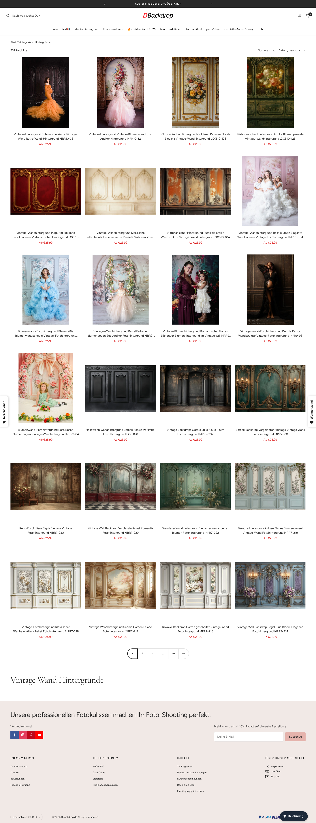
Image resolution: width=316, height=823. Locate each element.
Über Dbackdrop (19, 766)
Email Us (275, 776)
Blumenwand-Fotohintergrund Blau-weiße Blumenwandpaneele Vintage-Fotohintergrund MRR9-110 (45, 334)
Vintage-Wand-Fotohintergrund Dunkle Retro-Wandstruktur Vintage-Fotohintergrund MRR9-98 (270, 333)
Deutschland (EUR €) (25, 817)
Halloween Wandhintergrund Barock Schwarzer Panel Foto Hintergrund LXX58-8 (120, 432)
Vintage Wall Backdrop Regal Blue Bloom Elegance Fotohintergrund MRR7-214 (270, 629)
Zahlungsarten (184, 766)
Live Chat (276, 771)
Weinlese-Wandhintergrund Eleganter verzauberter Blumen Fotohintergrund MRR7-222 (195, 530)
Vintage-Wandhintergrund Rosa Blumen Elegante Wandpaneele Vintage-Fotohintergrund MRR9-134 (270, 235)
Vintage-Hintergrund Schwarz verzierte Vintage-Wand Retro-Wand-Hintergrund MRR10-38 (46, 136)
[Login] (299, 15)
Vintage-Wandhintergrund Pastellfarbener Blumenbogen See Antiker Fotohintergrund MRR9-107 (120, 334)
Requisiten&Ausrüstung (238, 29)
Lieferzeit (98, 778)
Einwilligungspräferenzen (190, 791)
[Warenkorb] (308, 16)
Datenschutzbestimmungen (191, 772)
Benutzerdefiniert (171, 29)
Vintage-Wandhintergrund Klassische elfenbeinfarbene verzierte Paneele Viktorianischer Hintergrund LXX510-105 (120, 235)
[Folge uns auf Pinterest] (31, 735)
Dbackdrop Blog (186, 785)
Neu (55, 29)
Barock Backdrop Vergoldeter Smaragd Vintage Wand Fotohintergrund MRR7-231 (270, 432)
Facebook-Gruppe (20, 785)
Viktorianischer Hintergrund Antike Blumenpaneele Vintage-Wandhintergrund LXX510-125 (270, 136)
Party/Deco (213, 29)
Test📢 (66, 29)
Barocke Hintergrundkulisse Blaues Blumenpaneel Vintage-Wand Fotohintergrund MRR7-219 (270, 530)
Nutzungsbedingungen (189, 778)
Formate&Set (194, 29)
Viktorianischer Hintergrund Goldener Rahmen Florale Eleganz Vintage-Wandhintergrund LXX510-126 (195, 136)
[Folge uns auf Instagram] (23, 735)
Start (13, 42)
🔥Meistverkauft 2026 (141, 29)
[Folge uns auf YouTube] (39, 735)
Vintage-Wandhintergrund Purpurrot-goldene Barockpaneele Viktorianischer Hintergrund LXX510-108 (46, 235)
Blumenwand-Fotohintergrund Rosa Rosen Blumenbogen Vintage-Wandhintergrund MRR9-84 (45, 432)
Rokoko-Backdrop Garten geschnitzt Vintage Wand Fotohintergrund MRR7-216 (195, 629)
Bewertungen (17, 778)
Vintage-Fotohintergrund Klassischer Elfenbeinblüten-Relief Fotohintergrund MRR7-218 (45, 629)
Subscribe (295, 736)
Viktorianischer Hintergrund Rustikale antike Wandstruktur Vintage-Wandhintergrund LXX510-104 (195, 235)
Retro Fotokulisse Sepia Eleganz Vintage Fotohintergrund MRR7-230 (45, 530)
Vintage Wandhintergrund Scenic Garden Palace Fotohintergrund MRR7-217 (120, 629)
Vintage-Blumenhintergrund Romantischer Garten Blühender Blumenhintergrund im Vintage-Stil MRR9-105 (195, 334)
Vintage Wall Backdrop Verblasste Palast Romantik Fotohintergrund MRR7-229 (120, 530)
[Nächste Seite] (183, 653)
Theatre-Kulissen (113, 29)
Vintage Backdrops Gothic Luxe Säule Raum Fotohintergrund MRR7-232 (195, 432)
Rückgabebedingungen (105, 785)
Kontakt (14, 772)
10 (173, 653)
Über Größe (99, 772)
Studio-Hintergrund (87, 29)
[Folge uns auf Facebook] (14, 735)
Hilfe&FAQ (98, 766)
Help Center (277, 766)
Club (260, 29)
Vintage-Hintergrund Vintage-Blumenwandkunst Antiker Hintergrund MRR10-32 (121, 136)
